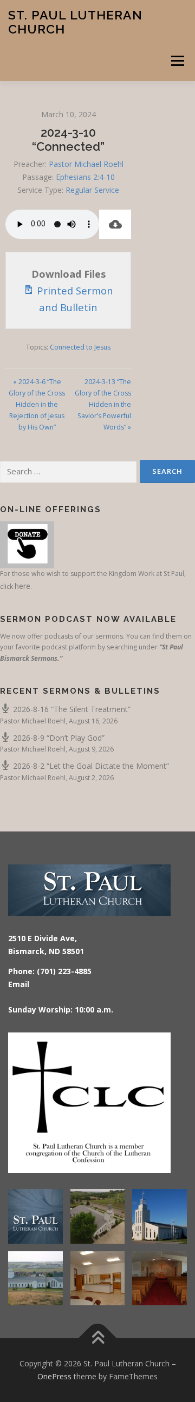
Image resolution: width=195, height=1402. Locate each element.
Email (18, 984)
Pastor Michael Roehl (86, 164)
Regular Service (92, 190)
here (22, 586)
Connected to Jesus (80, 347)
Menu (177, 60)
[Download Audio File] (115, 224)
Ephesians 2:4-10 (85, 177)
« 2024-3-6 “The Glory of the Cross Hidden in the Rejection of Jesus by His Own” (37, 404)
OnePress (54, 1376)
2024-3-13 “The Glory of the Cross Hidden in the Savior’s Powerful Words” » (103, 404)
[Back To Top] (98, 1338)
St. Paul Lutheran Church (75, 22)
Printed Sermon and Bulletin (73, 299)
